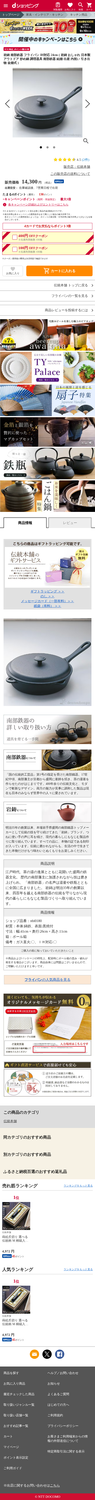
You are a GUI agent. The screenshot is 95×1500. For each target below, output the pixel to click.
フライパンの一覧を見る (69, 296)
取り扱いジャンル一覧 (19, 1404)
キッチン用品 (78, 14)
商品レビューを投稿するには (66, 310)
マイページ (11, 1447)
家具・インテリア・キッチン (44, 14)
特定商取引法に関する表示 (66, 1451)
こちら (55, 1485)
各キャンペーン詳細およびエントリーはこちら (38, 204)
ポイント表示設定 (16, 1457)
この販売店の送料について (70, 174)
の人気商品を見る (47, 979)
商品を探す (11, 1373)
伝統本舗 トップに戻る (71, 285)
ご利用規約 (55, 1415)
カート (8, 1436)
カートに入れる (59, 271)
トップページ (10, 14)
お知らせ (54, 1383)
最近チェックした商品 (19, 1394)
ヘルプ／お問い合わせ (63, 1373)
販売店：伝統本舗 (77, 167)
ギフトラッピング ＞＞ (47, 591)
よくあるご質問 (58, 1394)
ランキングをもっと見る (78, 1185)
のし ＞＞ (47, 596)
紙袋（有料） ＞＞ (47, 606)
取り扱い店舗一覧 (16, 1415)
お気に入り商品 (14, 1383)
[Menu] (5, 5)
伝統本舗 (10, 1121)
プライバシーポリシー (63, 1426)
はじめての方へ (58, 1404)
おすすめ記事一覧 (16, 1426)
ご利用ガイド (13, 1468)
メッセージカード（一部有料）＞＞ (47, 601)
